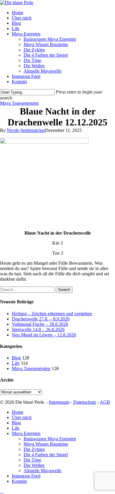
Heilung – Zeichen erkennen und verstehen (52, 313)
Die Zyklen (34, 449)
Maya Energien (26, 433)
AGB (105, 402)
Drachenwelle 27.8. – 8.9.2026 (41, 318)
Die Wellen (34, 465)
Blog (16, 357)
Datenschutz (84, 402)
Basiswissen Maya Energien (50, 438)
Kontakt (19, 481)
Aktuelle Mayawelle (42, 470)
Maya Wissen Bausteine (46, 443)
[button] (2, 491)
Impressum (59, 402)
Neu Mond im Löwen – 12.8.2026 (44, 334)
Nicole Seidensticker (26, 130)
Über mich (22, 417)
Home (17, 412)
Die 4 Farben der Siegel (46, 454)
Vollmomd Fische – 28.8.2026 (40, 324)
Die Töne (32, 459)
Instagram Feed (26, 475)
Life (15, 363)
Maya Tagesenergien (19, 103)
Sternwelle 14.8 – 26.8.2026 (38, 329)
